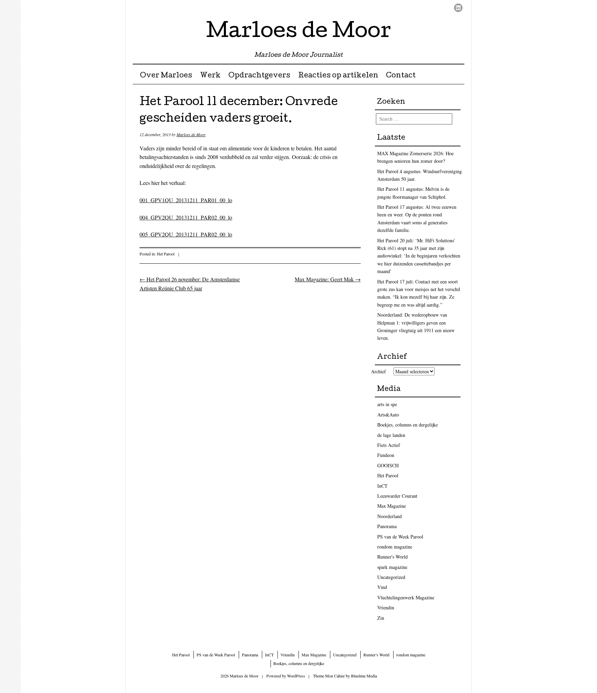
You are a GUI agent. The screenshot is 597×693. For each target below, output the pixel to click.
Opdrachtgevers (259, 76)
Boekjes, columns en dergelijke (407, 424)
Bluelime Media (364, 675)
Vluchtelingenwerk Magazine (405, 597)
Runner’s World (376, 654)
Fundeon (385, 455)
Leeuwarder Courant (397, 496)
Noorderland (389, 516)
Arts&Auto (388, 414)
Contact (401, 76)
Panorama (387, 526)
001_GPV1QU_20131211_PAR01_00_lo (186, 200)
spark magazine (392, 567)
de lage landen (391, 435)
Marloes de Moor (298, 32)
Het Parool (165, 253)
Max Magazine (391, 506)
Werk (210, 76)
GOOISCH (388, 465)
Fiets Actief (388, 445)
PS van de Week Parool (400, 536)
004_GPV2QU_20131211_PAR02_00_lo (186, 217)
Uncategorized (391, 577)
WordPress (296, 675)
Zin (380, 618)
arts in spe (387, 404)
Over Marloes (166, 76)
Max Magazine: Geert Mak (328, 279)
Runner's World (392, 556)
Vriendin (385, 607)
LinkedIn (458, 7)
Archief (378, 371)
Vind (382, 587)
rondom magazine (394, 546)
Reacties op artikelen (338, 76)
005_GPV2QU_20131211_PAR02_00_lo (186, 234)
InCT (382, 486)
